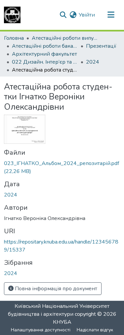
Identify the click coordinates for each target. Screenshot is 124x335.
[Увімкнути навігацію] (111, 15)
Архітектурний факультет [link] (44, 54)
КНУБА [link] (62, 322)
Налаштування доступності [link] (40, 330)
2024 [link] (92, 62)
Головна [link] (14, 38)
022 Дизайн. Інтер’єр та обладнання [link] (45, 62)
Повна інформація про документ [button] (55, 288)
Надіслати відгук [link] (95, 330)
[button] (12, 15)
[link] (62, 167)
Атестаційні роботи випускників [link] (65, 38)
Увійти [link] (87, 15)
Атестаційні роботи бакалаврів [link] (45, 46)
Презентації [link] (101, 46)
